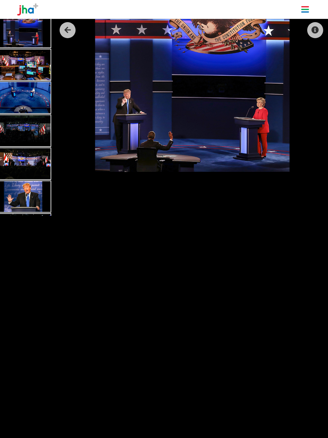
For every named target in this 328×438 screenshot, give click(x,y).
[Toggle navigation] (305, 9)
